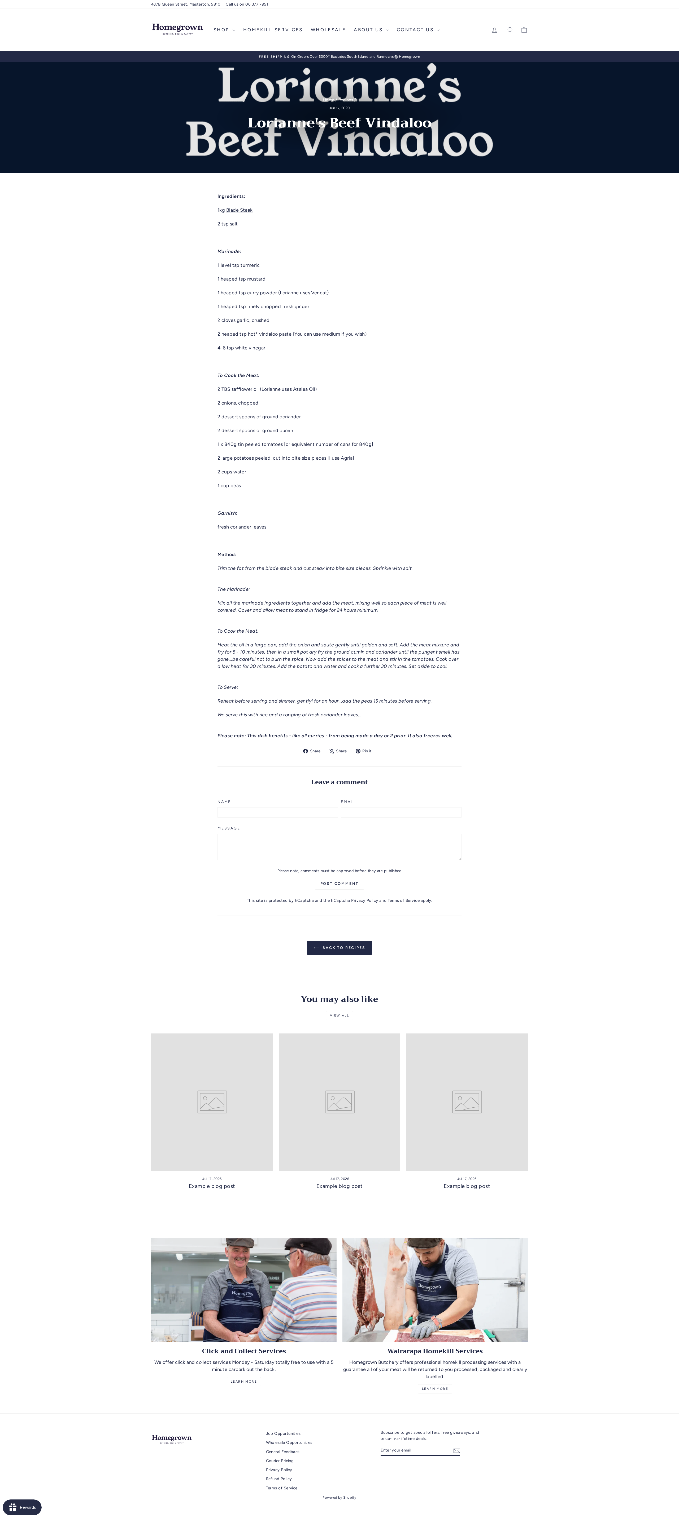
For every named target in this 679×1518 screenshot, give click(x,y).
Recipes (345, 99)
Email (348, 802)
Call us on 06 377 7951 (247, 4)
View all (339, 1015)
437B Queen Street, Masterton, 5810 (185, 4)
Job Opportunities (283, 1433)
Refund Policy (279, 1478)
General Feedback (283, 1451)
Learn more (435, 1389)
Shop (222, 29)
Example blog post (212, 1186)
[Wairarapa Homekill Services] (435, 1290)
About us (369, 29)
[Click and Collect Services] (244, 1290)
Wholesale (328, 29)
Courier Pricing (280, 1460)
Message (228, 828)
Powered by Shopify (339, 1497)
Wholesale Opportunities (289, 1442)
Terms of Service (404, 900)
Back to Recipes (343, 948)
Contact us (416, 29)
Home (328, 99)
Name (224, 802)
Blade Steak (239, 210)
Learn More (244, 1381)
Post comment (339, 883)
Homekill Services (273, 29)
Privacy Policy (364, 900)
